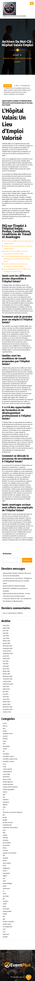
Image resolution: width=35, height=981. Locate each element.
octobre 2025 (7, 651)
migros (5, 876)
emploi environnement (10, 787)
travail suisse (7, 924)
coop (4, 766)
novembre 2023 (7, 709)
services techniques (9, 94)
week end (6, 934)
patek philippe (7, 883)
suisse (5, 904)
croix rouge (6, 774)
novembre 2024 (8, 679)
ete (4, 797)
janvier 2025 (6, 674)
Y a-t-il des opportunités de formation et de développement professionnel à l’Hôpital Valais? (17, 258)
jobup (5, 848)
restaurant (6, 888)
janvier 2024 (6, 704)
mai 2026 (5, 633)
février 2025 (6, 671)
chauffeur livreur (8, 756)
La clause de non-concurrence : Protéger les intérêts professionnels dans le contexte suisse (17, 580)
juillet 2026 (6, 628)
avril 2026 (6, 636)
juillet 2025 (6, 658)
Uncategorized (25, 85)
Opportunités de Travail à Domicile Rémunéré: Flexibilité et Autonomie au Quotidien (15, 588)
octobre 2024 (7, 681)
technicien (6, 909)
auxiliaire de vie (8, 733)
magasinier (6, 868)
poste (4, 886)
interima (5, 840)
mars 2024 (6, 699)
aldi (4, 728)
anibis (5, 731)
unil (4, 929)
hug (4, 830)
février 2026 (6, 641)
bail (4, 744)
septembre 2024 (8, 684)
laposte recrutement (9, 853)
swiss (4, 906)
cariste (5, 749)
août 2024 (6, 686)
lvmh (4, 865)
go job (5, 817)
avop (4, 741)
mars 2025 (6, 669)
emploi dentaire (8, 784)
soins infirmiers (19, 94)
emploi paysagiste (8, 789)
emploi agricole (8, 782)
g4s (4, 815)
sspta (17, 85)
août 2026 (6, 625)
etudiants (6, 802)
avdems (5, 738)
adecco (5, 726)
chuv (4, 764)
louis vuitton (7, 863)
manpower (6, 873)
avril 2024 (6, 697)
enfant (5, 792)
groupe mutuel (8, 822)
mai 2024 (5, 694)
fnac (4, 807)
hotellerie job (7, 825)
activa (5, 723)
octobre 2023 (7, 712)
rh (3, 891)
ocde (4, 881)
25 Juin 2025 (7, 85)
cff (3, 751)
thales (5, 914)
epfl (4, 794)
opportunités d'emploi (20, 90)
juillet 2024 (6, 689)
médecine (10, 90)
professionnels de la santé (18, 92)
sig (3, 899)
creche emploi (7, 769)
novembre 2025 (7, 648)
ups (4, 932)
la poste (5, 850)
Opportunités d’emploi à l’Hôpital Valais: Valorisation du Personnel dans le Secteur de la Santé (17, 103)
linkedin (5, 858)
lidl (4, 855)
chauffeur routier (8, 761)
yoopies (5, 937)
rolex (4, 893)
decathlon (6, 777)
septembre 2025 (8, 653)
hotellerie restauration (10, 827)
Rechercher (7, 554)
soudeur (5, 901)
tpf (4, 916)
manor (5, 871)
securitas (6, 896)
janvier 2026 (6, 643)
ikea (4, 832)
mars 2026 (6, 638)
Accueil (16, 55)
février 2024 (6, 702)
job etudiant (7, 843)
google (5, 820)
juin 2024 (5, 691)
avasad (5, 736)
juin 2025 (5, 661)
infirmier (5, 838)
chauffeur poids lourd (10, 759)
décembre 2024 (7, 676)
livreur (5, 860)
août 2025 (6, 656)
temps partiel (7, 911)
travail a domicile (8, 921)
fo (3, 810)
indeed (5, 835)
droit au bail (7, 779)
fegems (5, 805)
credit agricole (7, 771)
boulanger (6, 746)
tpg (4, 919)
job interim (6, 845)
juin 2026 (5, 630)
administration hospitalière (13, 88)
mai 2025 (5, 663)
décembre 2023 (7, 707)
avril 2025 (6, 666)
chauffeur (6, 754)
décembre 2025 (7, 646)
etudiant (5, 799)
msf (4, 878)
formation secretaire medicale (12, 812)
